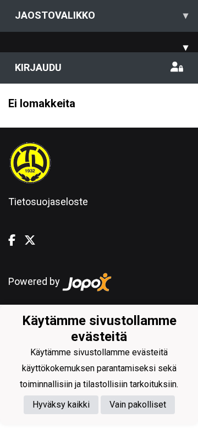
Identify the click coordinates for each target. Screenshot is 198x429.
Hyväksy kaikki (61, 404)
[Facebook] (16, 240)
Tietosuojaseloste (48, 201)
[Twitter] (34, 240)
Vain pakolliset (137, 404)
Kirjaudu (38, 67)
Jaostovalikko (101, 15)
